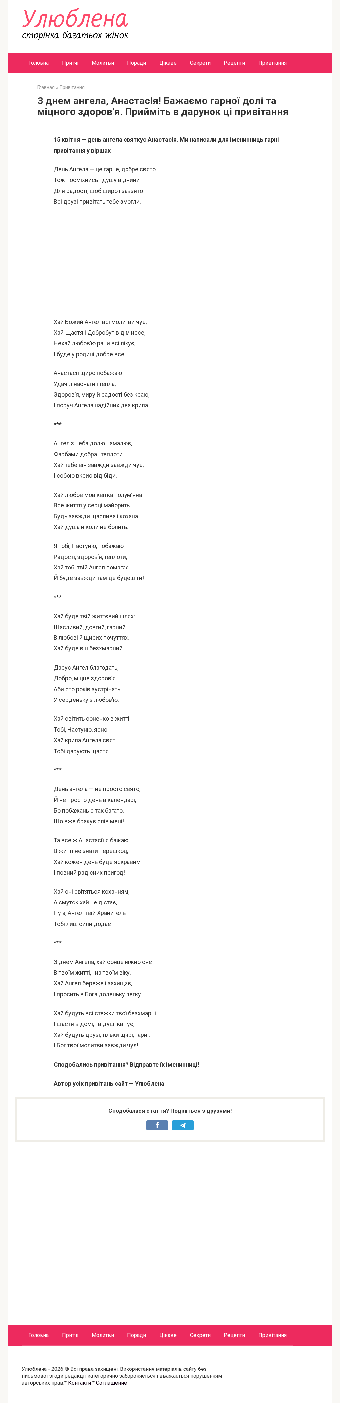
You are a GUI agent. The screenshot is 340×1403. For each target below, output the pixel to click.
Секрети (200, 63)
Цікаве (168, 63)
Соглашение (111, 1383)
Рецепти (234, 63)
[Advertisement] (170, 262)
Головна (38, 63)
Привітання (272, 63)
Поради (136, 63)
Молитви (103, 63)
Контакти (79, 1383)
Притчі (70, 63)
